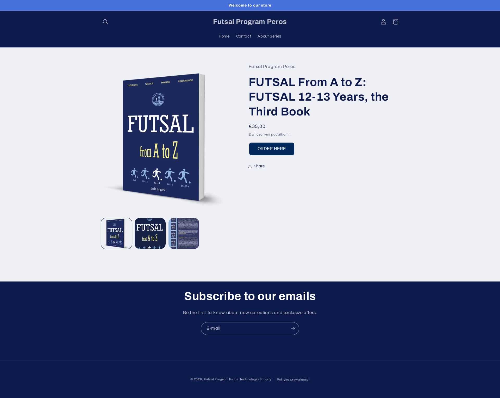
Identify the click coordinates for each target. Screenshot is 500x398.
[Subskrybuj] (293, 328)
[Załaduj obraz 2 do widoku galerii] (150, 233)
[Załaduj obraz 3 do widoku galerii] (183, 233)
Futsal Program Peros (221, 379)
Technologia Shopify (256, 379)
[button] (106, 22)
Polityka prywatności (293, 379)
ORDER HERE (272, 149)
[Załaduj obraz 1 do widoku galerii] (116, 233)
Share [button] (259, 166)
